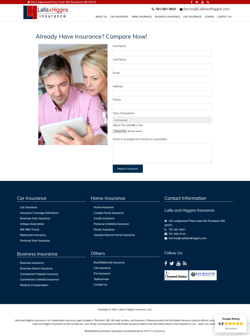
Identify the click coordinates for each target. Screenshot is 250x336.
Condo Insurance (104, 218)
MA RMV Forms (29, 229)
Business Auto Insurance (35, 218)
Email (116, 73)
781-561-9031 (177, 229)
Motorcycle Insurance (33, 235)
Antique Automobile (32, 224)
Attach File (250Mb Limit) (128, 125)
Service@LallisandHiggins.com (206, 8)
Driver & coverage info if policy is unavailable (140, 139)
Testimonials (101, 279)
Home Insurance (104, 207)
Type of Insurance (123, 113)
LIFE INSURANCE (192, 16)
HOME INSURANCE (142, 16)
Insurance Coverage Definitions (39, 213)
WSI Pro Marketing (154, 331)
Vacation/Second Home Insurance (114, 235)
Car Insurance (28, 207)
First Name (119, 46)
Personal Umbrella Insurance (111, 224)
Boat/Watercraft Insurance (109, 262)
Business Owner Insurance (36, 268)
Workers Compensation (34, 285)
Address (118, 86)
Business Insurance (32, 263)
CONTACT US (224, 16)
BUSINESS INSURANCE (167, 16)
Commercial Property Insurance (39, 274)
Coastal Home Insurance (109, 213)
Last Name (119, 59)
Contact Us (100, 284)
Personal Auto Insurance (35, 240)
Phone (117, 100)
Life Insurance (102, 268)
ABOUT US (101, 16)
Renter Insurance (104, 229)
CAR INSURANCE (119, 16)
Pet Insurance (102, 273)
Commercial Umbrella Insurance (39, 279)
